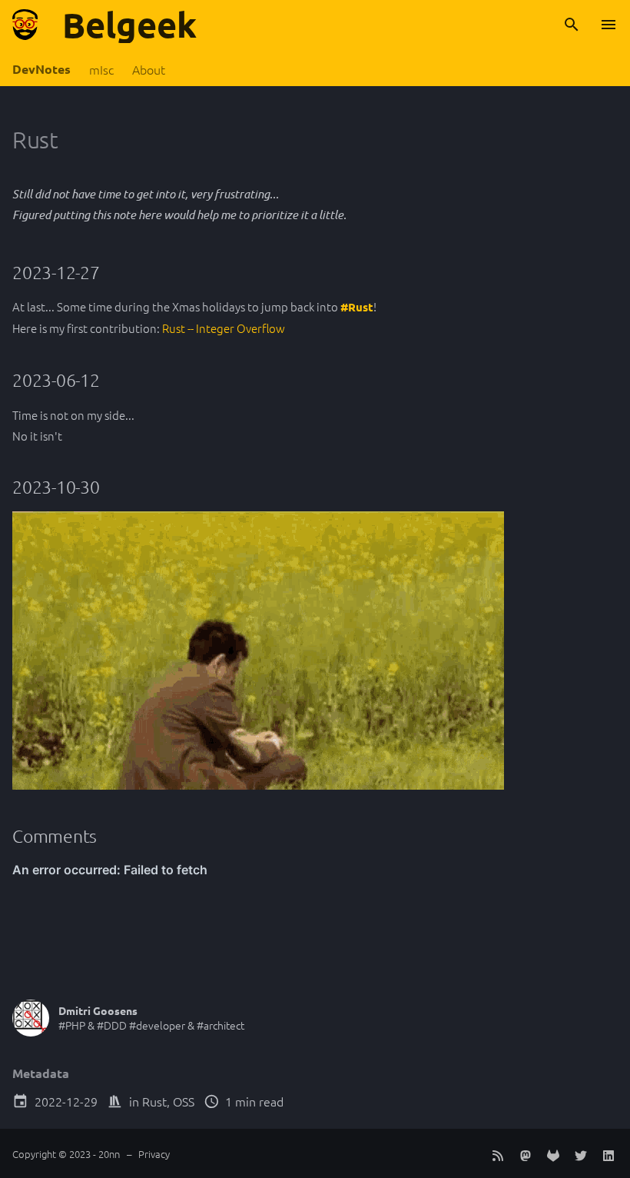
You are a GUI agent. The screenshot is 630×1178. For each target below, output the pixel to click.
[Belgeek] (25, 24)
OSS (183, 1101)
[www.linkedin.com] (608, 1153)
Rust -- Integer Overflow (223, 328)
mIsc (101, 70)
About (148, 70)
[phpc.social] (525, 1153)
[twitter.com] (581, 1153)
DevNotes (41, 69)
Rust (154, 1101)
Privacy (154, 1153)
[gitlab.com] (553, 1153)
